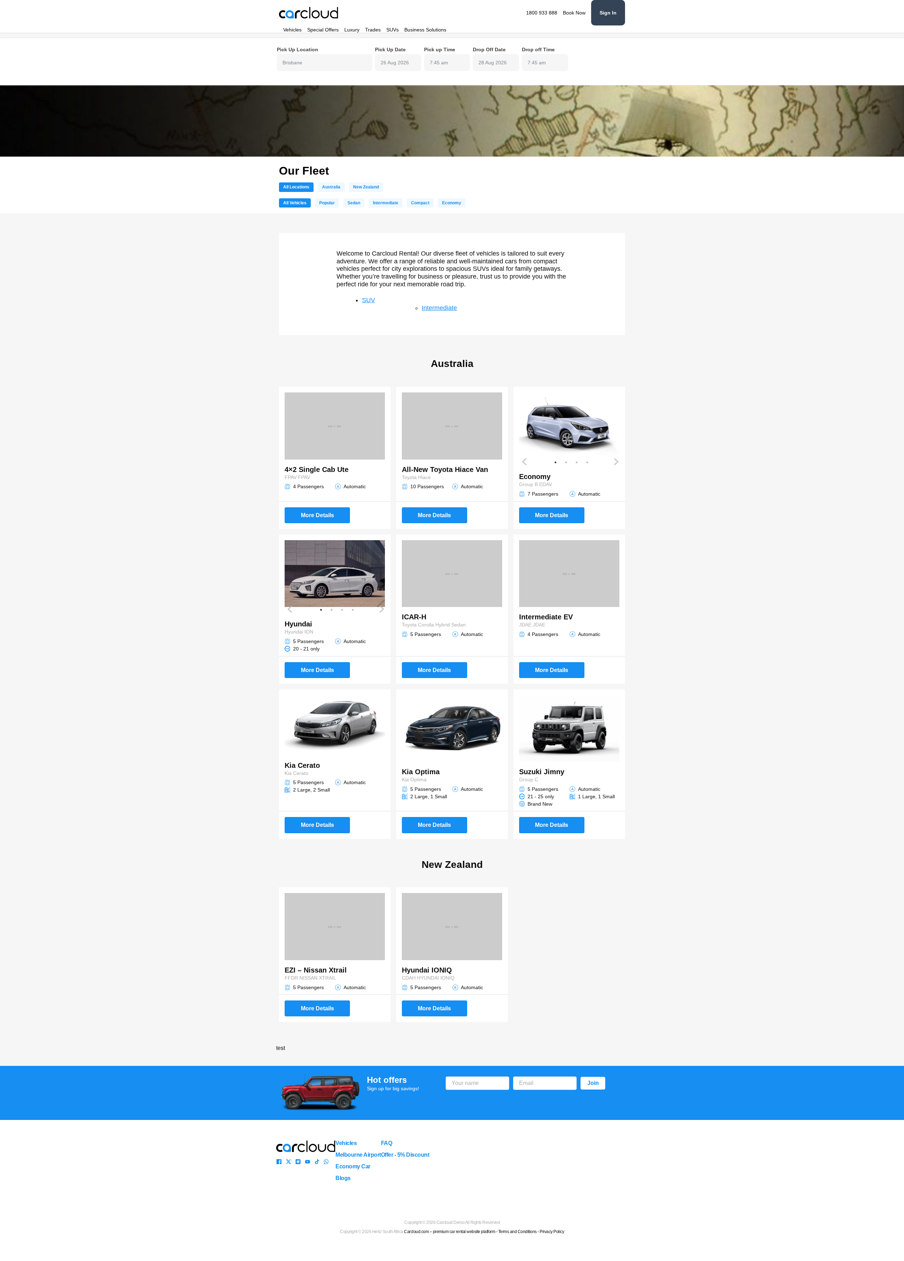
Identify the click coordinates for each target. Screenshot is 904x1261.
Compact (420, 202)
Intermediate (385, 202)
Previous (524, 461)
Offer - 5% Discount (405, 1155)
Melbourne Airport (358, 1155)
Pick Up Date (390, 49)
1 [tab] (555, 462)
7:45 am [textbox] (439, 62)
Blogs (343, 1178)
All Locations (296, 187)
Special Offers (323, 30)
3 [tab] (576, 462)
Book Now (574, 13)
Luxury (351, 30)
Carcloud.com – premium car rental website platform (449, 1231)
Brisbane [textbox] (292, 62)
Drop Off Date (489, 49)
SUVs (392, 30)
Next (615, 461)
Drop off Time (538, 49)
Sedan (353, 202)
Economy (451, 202)
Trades (373, 30)
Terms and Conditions (517, 1231)
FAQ (386, 1143)
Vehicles (292, 30)
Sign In (608, 13)
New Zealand (366, 187)
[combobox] (324, 62)
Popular (327, 202)
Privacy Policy (552, 1231)
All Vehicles (295, 202)
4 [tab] (587, 462)
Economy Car (352, 1166)
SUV (368, 300)
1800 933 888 (541, 13)
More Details (317, 515)
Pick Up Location (297, 49)
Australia (331, 187)
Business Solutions (425, 30)
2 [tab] (566, 462)
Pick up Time (439, 49)
